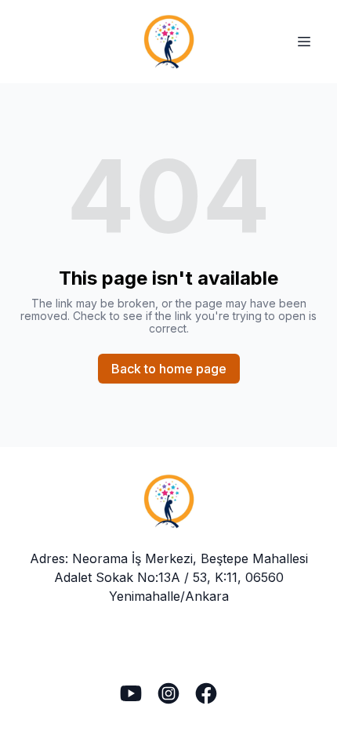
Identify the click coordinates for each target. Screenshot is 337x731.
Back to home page (168, 368)
